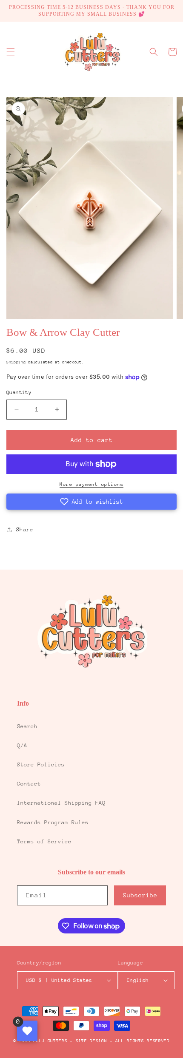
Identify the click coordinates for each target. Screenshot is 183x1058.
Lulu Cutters (50, 1041)
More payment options (91, 484)
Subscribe (140, 895)
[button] (10, 52)
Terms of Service (44, 841)
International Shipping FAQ (61, 803)
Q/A (22, 745)
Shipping (16, 362)
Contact (29, 783)
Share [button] (24, 529)
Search (27, 726)
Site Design (91, 1041)
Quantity (18, 392)
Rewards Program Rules (53, 822)
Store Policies (41, 764)
